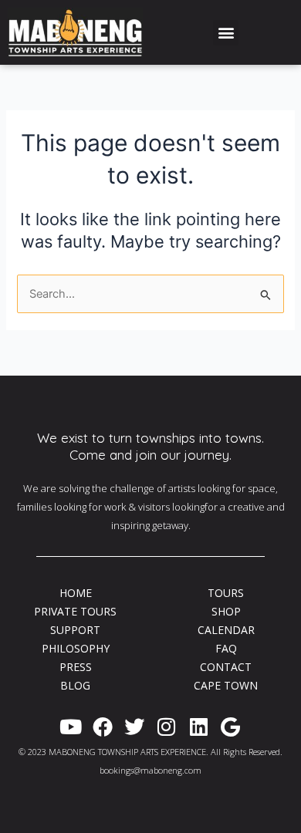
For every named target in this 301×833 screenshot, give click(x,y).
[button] (225, 33)
